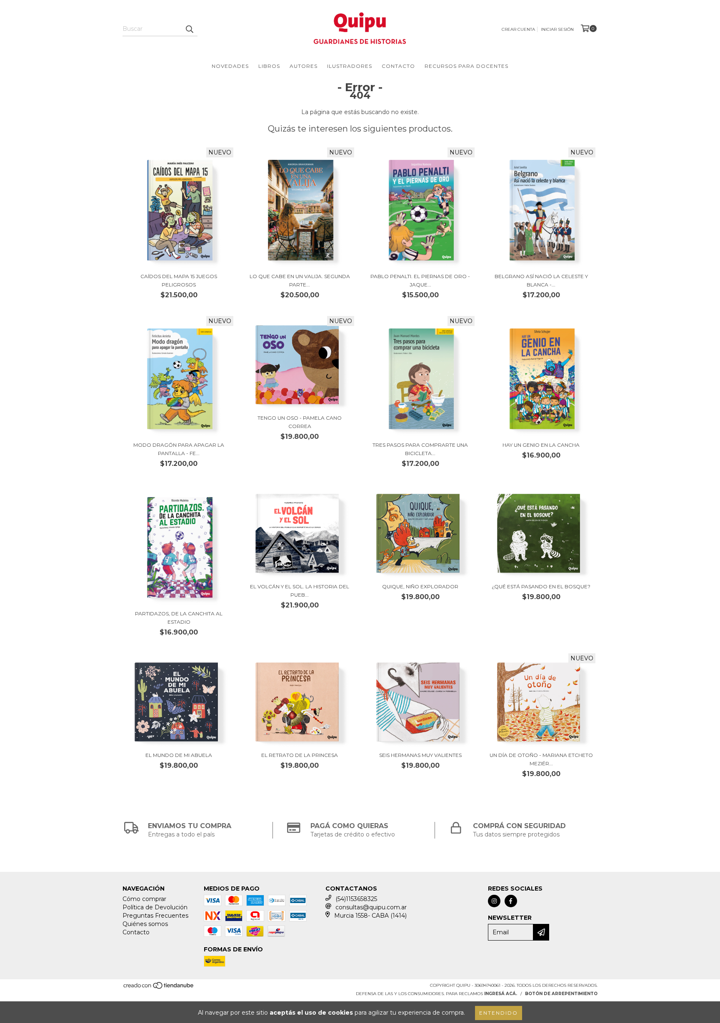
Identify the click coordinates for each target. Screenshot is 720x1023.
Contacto (398, 66)
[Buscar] (189, 28)
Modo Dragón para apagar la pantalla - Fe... (178, 449)
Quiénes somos (145, 924)
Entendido (498, 1013)
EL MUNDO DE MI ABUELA (178, 755)
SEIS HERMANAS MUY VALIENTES (420, 755)
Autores (304, 66)
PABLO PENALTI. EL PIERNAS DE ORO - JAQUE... (420, 280)
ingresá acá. (500, 993)
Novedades (230, 66)
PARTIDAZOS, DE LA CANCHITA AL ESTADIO (178, 617)
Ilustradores (349, 66)
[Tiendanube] (158, 988)
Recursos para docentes (466, 66)
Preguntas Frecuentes (155, 915)
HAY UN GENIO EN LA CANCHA (541, 445)
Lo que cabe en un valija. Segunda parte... (300, 280)
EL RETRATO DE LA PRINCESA (299, 755)
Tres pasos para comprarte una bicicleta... (420, 449)
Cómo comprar (144, 899)
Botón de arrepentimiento (561, 993)
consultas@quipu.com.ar (371, 907)
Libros (269, 66)
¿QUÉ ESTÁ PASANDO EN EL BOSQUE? (541, 586)
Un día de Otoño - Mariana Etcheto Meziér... (541, 759)
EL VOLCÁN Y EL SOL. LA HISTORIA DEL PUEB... (299, 590)
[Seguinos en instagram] (494, 901)
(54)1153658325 (356, 899)
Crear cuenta (518, 29)
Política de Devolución (155, 907)
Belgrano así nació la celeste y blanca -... (541, 280)
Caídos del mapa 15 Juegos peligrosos (178, 280)
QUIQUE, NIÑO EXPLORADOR (420, 586)
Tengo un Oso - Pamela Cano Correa (300, 422)
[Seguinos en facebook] (511, 901)
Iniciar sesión (557, 29)
